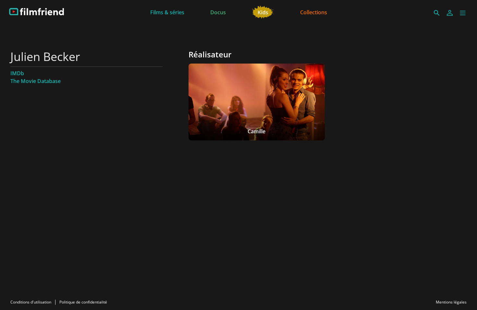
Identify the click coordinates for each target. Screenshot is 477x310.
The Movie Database (35, 81)
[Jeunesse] (263, 11)
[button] (462, 12)
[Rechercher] (436, 12)
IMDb (17, 73)
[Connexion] (449, 12)
